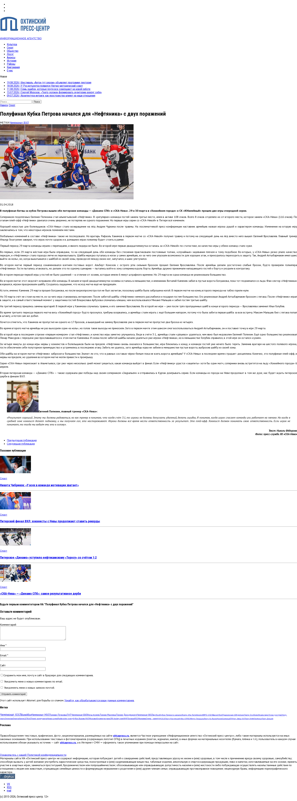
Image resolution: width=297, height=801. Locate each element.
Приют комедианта (39, 718)
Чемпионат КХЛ (10, 714)
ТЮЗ (136, 718)
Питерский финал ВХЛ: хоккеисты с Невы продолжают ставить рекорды (50, 521)
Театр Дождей (267, 718)
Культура (12, 44)
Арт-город (68, 718)
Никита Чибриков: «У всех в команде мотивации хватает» (39, 485)
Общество (12, 51)
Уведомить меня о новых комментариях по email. (33, 681)
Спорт (10, 47)
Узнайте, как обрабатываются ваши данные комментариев (99, 700)
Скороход (226, 718)
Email (3, 655)
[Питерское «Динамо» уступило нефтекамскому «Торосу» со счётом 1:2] (15, 544)
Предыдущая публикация (22, 440)
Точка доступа (274, 715)
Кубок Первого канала (171, 714)
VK (8, 784)
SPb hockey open (117, 718)
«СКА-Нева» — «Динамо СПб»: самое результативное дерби (40, 594)
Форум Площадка (197, 718)
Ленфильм (258, 718)
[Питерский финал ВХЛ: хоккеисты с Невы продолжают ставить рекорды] (15, 508)
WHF (126, 718)
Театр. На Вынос (210, 718)
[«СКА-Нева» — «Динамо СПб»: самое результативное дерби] (15, 580)
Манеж (219, 718)
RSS (9, 787)
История (11, 60)
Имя (3, 645)
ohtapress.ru (121, 735)
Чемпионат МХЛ (41, 714)
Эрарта (16, 718)
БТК (231, 718)
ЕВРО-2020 (207, 715)
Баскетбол (217, 715)
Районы (11, 64)
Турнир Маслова (108, 714)
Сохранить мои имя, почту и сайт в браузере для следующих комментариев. (48, 675)
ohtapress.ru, (68, 742)
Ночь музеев (93, 714)
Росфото (61, 718)
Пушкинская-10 (229, 715)
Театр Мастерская (172, 718)
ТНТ (69, 714)
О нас (10, 70)
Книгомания (13, 67)
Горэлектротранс (103, 718)
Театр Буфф (249, 718)
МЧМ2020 (161, 718)
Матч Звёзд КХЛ (238, 718)
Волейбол (26, 714)
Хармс (22, 718)
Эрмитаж (9, 718)
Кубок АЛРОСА (184, 718)
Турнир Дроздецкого (126, 714)
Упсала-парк (263, 715)
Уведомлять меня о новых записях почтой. (29, 687)
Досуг (10, 54)
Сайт (3, 665)
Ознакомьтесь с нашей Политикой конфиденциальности (33, 754)
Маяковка (142, 718)
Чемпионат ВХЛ (19, 122)
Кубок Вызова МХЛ (81, 718)
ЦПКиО (28, 718)
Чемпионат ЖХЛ (145, 714)
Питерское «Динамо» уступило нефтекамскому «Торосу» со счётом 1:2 (48, 557)
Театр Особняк (251, 715)
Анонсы (11, 57)
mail (9, 790)
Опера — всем (151, 718)
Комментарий (8, 624)
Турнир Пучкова (58, 714)
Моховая (93, 718)
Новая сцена (52, 718)
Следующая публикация (21, 443)
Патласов (131, 718)
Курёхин (240, 715)
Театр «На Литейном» (192, 715)
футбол (156, 714)
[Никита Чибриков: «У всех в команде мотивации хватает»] (15, 472)
